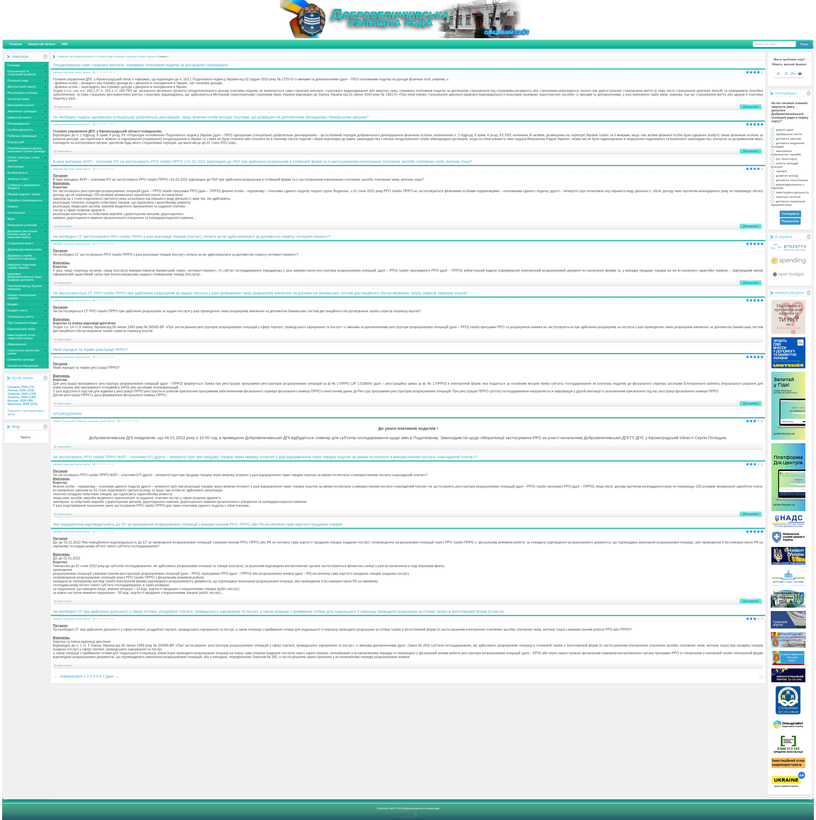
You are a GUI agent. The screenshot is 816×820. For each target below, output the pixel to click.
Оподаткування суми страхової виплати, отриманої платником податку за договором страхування (140, 65)
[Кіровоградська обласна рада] (788, 664)
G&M (391, 808)
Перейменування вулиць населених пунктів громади (26, 149)
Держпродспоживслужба (22, 250)
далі (109, 676)
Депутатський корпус (20, 87)
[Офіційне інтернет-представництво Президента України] (788, 563)
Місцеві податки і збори (23, 194)
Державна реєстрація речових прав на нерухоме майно (20, 234)
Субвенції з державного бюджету (22, 186)
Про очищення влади (22, 322)
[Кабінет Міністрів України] (788, 627)
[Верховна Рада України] (788, 585)
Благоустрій (15, 142)
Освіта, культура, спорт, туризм (22, 159)
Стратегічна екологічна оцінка (21, 352)
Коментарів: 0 (64, 107)
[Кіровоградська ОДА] (788, 646)
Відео (11, 218)
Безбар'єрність (16, 173)
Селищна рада (16, 81)
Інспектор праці (18, 99)
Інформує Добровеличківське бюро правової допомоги (24, 276)
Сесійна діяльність (18, 130)
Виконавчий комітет (19, 105)
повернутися (71, 676)
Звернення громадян (20, 111)
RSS (65, 44)
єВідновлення (17, 344)
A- (779, 73)
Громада (12, 65)
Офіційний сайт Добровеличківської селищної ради (84, 56)
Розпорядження (16, 124)
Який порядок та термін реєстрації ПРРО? (90, 350)
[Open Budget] (788, 277)
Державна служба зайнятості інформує (20, 257)
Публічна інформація (20, 136)
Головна (15, 44)
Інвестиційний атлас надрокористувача (21, 336)
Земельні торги (16, 179)
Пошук (804, 44)
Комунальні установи (20, 225)
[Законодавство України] (788, 606)
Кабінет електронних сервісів (21, 296)
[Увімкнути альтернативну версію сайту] (800, 74)
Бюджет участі (15, 311)
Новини (12, 206)
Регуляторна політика (20, 93)
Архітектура (14, 167)
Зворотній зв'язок (41, 44)
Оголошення (16, 212)
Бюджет (11, 304)
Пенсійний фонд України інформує (24, 287)
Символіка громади (20, 359)
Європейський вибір (19, 329)
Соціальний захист (18, 243)
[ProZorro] (788, 250)
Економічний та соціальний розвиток (20, 73)
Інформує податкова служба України (21, 266)
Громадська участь (19, 317)
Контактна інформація (22, 365)
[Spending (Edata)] (788, 265)
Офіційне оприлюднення (24, 200)
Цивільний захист (17, 118)
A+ (793, 73)
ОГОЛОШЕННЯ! (67, 414)
